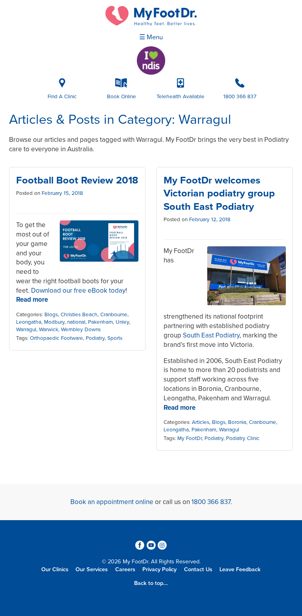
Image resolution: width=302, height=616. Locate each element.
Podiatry (95, 338)
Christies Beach (79, 315)
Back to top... (151, 583)
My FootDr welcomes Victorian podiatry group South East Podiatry (219, 193)
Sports (114, 338)
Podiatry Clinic (243, 438)
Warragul (26, 329)
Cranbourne (113, 315)
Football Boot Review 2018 (77, 180)
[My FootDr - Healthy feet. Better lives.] (151, 16)
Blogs (51, 315)
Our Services (92, 569)
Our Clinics (54, 569)
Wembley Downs (81, 329)
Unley (122, 322)
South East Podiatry (211, 335)
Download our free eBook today (78, 290)
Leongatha (28, 322)
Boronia (237, 422)
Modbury (54, 322)
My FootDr (189, 438)
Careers (125, 569)
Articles (200, 422)
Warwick (48, 329)
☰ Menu (151, 37)
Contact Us (198, 569)
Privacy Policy (159, 569)
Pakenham (100, 322)
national (76, 322)
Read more (32, 299)
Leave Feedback (240, 569)
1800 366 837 (211, 502)
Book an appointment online (111, 502)
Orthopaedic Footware (56, 338)
